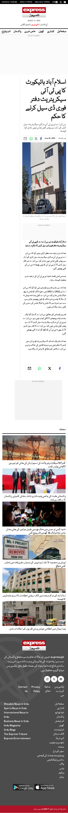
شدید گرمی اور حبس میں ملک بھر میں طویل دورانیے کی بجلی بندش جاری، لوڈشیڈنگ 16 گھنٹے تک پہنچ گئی (36, 531)
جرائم (62, 777)
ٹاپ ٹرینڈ (60, 738)
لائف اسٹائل (58, 734)
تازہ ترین (50, 31)
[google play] (23, 788)
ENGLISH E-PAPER (42, 2)
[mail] (29, 368)
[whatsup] (39, 368)
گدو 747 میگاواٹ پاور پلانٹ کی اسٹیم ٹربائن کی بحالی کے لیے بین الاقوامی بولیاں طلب (37, 465)
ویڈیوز (61, 773)
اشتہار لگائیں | (25, 24)
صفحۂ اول (61, 31)
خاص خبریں (30, 31)
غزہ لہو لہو (59, 713)
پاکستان (17, 31)
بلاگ (61, 764)
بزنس (61, 768)
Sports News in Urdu (15, 708)
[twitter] (49, 368)
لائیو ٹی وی (35, 24)
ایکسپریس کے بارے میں (59, 691)
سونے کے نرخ (58, 751)
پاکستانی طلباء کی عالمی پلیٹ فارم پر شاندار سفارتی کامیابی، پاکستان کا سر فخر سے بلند (35, 498)
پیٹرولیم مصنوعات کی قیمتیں (50, 756)
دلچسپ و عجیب (56, 743)
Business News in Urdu (16, 721)
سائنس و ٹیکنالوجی (55, 760)
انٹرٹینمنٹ (59, 730)
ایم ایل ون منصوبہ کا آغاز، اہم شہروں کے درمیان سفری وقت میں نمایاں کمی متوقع (35, 564)
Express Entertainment (17, 738)
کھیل (41, 31)
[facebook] (59, 368)
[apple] (44, 788)
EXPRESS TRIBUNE (9, 2)
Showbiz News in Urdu (16, 704)
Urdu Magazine (12, 725)
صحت (61, 747)
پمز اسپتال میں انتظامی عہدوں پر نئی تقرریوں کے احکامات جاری (37, 629)
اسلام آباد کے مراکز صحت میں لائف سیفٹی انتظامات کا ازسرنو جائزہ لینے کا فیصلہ (34, 597)
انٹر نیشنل (59, 721)
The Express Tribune (15, 734)
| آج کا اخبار (43, 24)
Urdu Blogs (9, 730)
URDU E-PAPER (26, 2)
